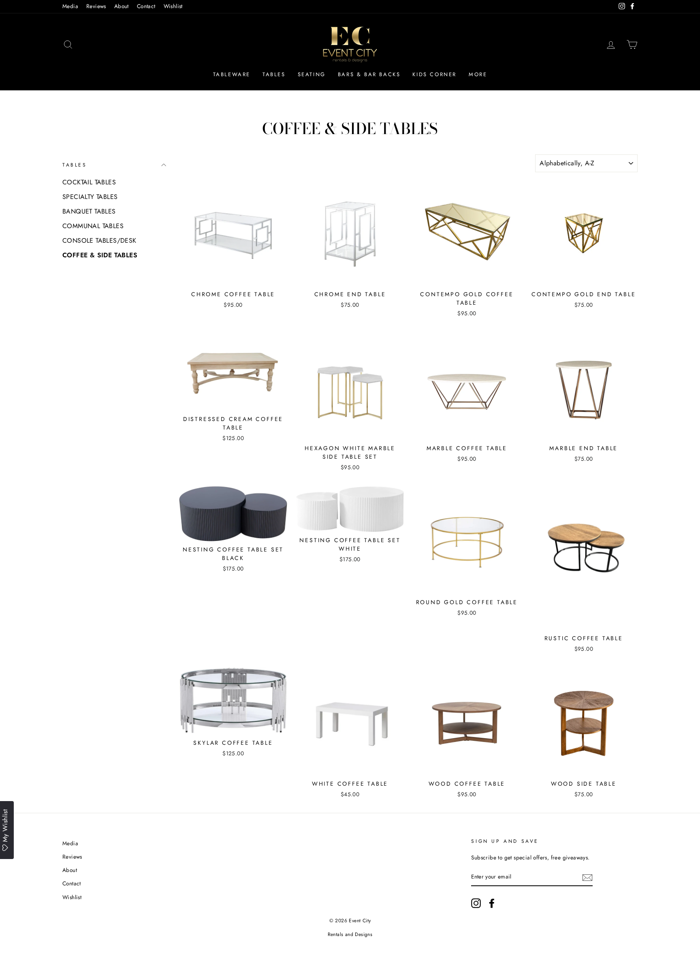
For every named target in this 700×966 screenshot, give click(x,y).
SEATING (312, 74)
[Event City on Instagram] (476, 903)
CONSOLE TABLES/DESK (99, 240)
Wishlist (173, 6)
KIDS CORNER (434, 74)
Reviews (96, 6)
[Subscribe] (587, 877)
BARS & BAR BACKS (369, 74)
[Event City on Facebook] (492, 903)
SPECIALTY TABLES (89, 196)
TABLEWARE (231, 74)
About (121, 6)
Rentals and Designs (350, 934)
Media (70, 6)
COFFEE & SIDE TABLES (99, 255)
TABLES (274, 74)
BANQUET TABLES (89, 211)
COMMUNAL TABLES (93, 226)
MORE (478, 74)
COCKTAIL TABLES (89, 182)
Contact (146, 6)
